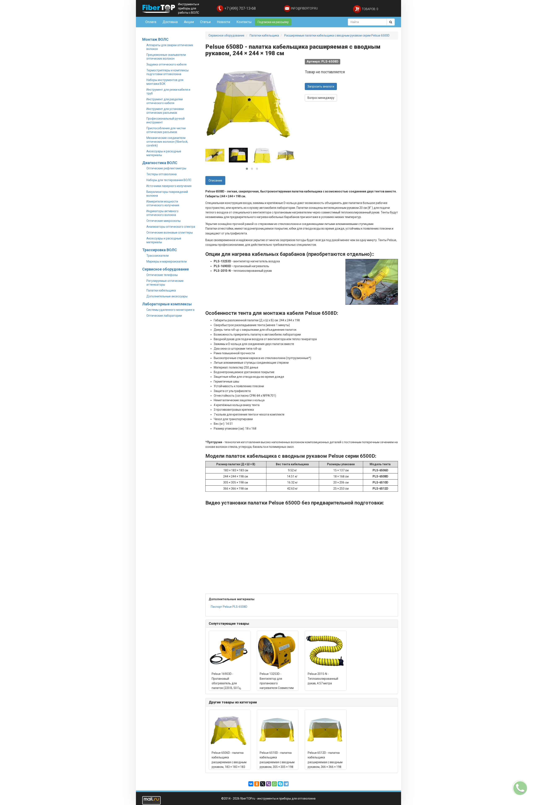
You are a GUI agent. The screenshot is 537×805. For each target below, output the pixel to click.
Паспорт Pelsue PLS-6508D (229, 606)
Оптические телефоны (162, 275)
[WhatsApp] (274, 783)
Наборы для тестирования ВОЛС (169, 180)
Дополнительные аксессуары (167, 296)
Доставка (170, 22)
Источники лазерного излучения (169, 186)
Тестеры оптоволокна (161, 174)
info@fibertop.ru (304, 8)
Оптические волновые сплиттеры (169, 232)
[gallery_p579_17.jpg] (214, 155)
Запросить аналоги (321, 86)
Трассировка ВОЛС (159, 250)
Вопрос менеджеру (321, 97)
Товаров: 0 (369, 9)
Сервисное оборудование (165, 269)
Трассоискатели (157, 255)
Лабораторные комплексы (167, 304)
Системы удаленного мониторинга (170, 309)
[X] (262, 783)
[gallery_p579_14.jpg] (285, 155)
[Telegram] (286, 783)
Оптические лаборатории (164, 315)
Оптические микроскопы (163, 220)
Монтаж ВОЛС (155, 39)
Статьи (205, 22)
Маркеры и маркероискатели (166, 261)
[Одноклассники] (256, 783)
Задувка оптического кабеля (166, 64)
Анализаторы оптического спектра (170, 226)
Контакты (244, 22)
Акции (189, 22)
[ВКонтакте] (250, 783)
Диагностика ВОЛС (159, 163)
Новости (223, 22)
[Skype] (280, 783)
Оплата (150, 22)
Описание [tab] (215, 180)
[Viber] (268, 783)
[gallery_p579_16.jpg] (238, 155)
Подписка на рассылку (273, 22)
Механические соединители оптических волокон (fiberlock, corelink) (167, 141)
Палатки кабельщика (161, 290)
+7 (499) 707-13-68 (239, 8)
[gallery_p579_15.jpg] (262, 155)
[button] (246, 169)
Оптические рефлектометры (166, 168)
